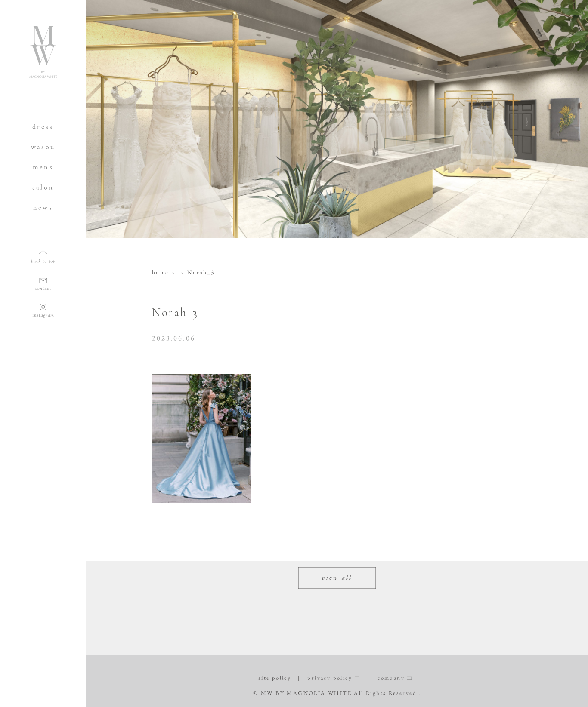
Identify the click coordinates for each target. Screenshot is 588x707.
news (43, 207)
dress (43, 126)
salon (43, 187)
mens (43, 167)
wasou (43, 147)
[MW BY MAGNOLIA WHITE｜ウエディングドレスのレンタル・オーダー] (43, 74)
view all (337, 578)
